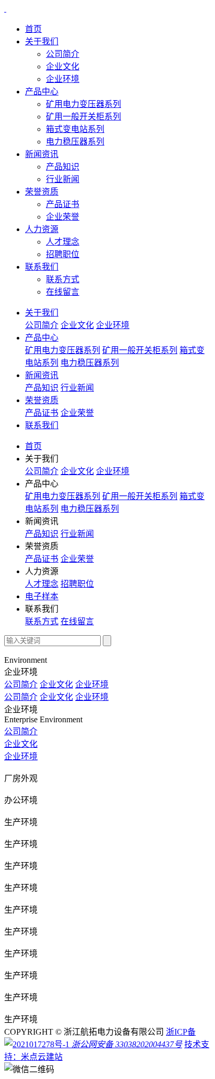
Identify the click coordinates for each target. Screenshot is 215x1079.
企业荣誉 (62, 216)
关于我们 (41, 41)
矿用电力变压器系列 (83, 104)
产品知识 (62, 166)
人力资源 (41, 229)
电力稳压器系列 (75, 141)
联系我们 (41, 266)
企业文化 (62, 66)
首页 (33, 29)
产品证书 (62, 204)
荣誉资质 (41, 191)
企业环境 (62, 79)
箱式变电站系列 (75, 129)
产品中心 (41, 91)
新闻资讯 (41, 154)
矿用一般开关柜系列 (83, 116)
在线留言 (62, 291)
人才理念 (62, 241)
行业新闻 (62, 179)
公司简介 (62, 54)
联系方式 (62, 279)
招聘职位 (62, 254)
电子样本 (41, 596)
